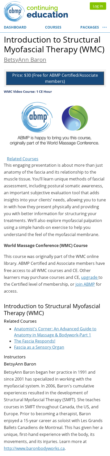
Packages (89, 27)
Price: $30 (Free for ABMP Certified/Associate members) (55, 78)
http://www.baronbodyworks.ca (34, 448)
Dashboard (15, 27)
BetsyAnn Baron (25, 59)
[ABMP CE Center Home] (27, 11)
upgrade (89, 277)
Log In (98, 6)
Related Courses (22, 159)
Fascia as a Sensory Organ (39, 347)
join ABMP (85, 284)
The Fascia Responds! (34, 341)
